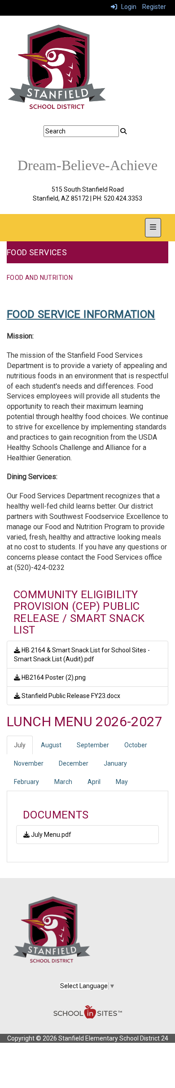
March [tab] (63, 781)
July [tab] (20, 745)
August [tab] (51, 745)
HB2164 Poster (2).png (53, 677)
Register (154, 6)
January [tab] (115, 763)
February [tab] (26, 781)
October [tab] (135, 745)
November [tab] (29, 763)
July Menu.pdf (50, 834)
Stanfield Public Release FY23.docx (70, 695)
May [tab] (122, 781)
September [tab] (93, 745)
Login (126, 6)
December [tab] (73, 763)
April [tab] (94, 781)
